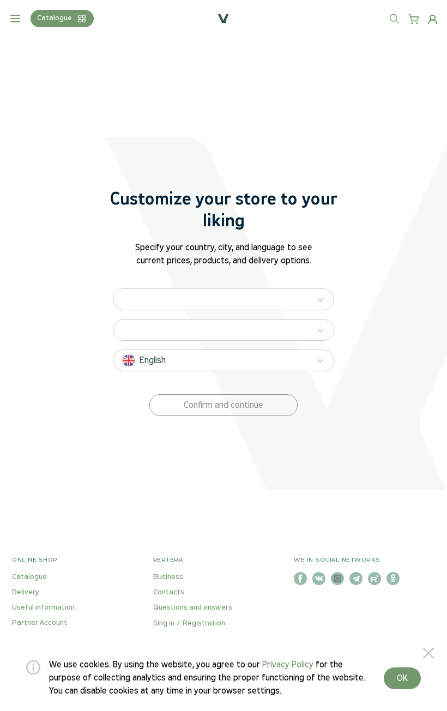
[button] (223, 405)
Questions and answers (192, 607)
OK (402, 678)
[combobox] (405, 25)
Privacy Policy (287, 665)
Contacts (168, 592)
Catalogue (29, 577)
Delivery (25, 592)
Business (168, 577)
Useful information (43, 607)
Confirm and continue (223, 405)
